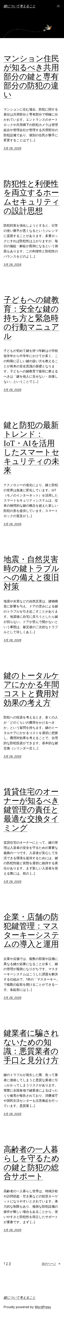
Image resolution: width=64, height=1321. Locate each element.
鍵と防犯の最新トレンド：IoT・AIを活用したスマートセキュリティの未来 (31, 448)
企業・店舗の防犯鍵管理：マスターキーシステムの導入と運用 (31, 930)
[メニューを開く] (58, 6)
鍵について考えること (20, 6)
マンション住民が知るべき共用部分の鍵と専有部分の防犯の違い (31, 76)
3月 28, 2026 (12, 148)
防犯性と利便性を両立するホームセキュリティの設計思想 (32, 197)
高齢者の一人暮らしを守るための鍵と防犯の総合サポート (31, 1163)
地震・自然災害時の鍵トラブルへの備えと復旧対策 (31, 573)
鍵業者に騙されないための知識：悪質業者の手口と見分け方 (31, 1047)
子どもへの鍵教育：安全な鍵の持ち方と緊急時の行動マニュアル (31, 317)
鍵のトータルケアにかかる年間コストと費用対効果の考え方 (31, 689)
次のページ (51, 1263)
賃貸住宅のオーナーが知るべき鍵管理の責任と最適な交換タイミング (31, 809)
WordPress (43, 1307)
